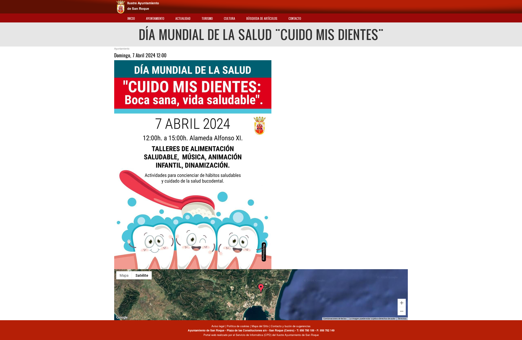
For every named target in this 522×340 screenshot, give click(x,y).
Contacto (295, 18)
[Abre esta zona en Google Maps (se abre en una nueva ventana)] (122, 317)
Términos (402, 319)
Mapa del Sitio (260, 326)
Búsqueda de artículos (261, 18)
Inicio (131, 18)
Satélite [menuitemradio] (141, 275)
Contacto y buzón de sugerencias (291, 326)
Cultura (229, 18)
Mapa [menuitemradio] (124, 275)
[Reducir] (402, 311)
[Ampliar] (402, 303)
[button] (261, 289)
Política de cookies (238, 326)
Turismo (207, 18)
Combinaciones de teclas (335, 319)
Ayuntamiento (155, 18)
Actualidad (182, 18)
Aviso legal (218, 326)
